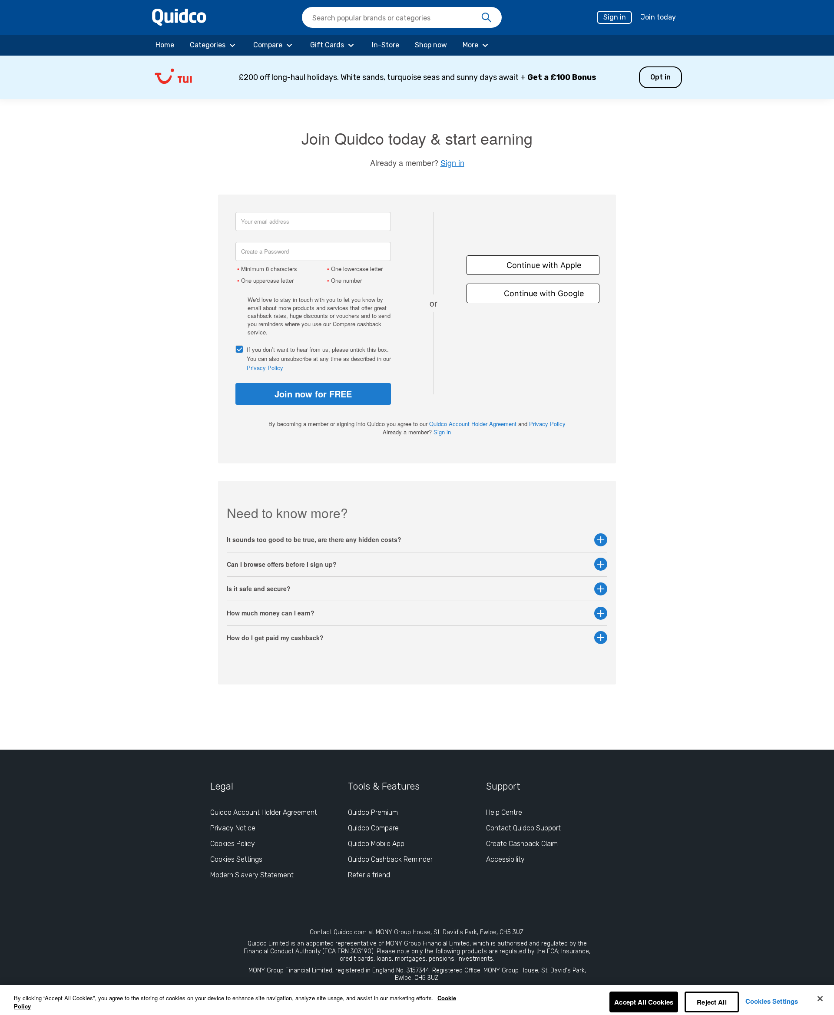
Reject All (712, 1002)
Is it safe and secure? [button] (259, 588)
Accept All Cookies (643, 1002)
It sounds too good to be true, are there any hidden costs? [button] (314, 539)
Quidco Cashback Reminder (390, 859)
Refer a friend (369, 875)
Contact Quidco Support (523, 828)
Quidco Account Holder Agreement (472, 424)
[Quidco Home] (179, 23)
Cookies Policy (232, 844)
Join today (658, 17)
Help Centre (504, 812)
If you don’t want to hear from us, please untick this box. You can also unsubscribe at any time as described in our (319, 358)
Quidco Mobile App (376, 844)
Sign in (614, 17)
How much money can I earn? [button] (270, 613)
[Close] (820, 998)
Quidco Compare (373, 828)
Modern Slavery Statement (252, 875)
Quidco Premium (373, 812)
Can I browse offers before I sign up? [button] (282, 564)
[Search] (486, 17)
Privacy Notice (232, 828)
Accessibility (505, 859)
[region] (417, 1000)
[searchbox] (402, 17)
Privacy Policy (265, 368)
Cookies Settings (236, 859)
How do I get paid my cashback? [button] (275, 638)
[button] (417, 77)
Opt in (660, 77)
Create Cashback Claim (522, 844)
